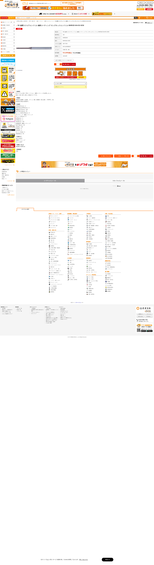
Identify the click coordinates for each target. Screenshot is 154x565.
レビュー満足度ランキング (7, 313)
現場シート (4, 178)
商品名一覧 (19, 309)
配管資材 (88, 241)
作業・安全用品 (109, 213)
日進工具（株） (66, 49)
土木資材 (69, 258)
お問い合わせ (149, 2)
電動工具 (4, 173)
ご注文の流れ (48, 308)
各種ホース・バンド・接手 (55, 213)
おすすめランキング (64, 311)
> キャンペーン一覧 (9, 165)
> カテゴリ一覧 (10, 181)
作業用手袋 (4, 171)
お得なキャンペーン (59, 86)
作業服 (3, 176)
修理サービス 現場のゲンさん (7, 191)
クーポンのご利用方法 (50, 312)
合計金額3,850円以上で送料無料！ (72, 3)
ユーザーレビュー (50, 180)
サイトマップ (33, 313)
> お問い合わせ (10, 195)
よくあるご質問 (58, 83)
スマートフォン (78, 302)
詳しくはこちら (83, 559)
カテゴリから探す (25, 209)
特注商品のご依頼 (6, 192)
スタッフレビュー (119, 180)
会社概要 (4, 308)
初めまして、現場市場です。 (7, 309)
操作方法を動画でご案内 (50, 321)
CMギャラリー (63, 316)
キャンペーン (62, 313)
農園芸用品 (107, 260)
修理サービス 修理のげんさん (66, 317)
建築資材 (88, 258)
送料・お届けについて (50, 313)
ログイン (140, 9)
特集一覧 (62, 315)
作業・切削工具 (52, 230)
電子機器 (107, 271)
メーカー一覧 (19, 311)
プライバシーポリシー (35, 312)
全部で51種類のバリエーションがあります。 (63, 60)
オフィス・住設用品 (91, 274)
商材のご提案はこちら (6, 311)
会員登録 (149, 9)
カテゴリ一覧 (4, 17)
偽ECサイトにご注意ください (51, 320)
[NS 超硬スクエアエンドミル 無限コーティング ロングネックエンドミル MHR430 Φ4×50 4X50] (34, 48)
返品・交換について (49, 314)
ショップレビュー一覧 (6, 312)
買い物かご (149, 316)
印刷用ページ (149, 22)
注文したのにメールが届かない (52, 319)
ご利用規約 (33, 308)
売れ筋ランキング (63, 319)
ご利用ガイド (141, 2)
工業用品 (88, 213)
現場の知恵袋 (62, 308)
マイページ (149, 314)
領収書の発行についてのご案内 (52, 317)
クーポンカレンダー (64, 312)
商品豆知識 (62, 309)
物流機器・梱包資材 (72, 213)
